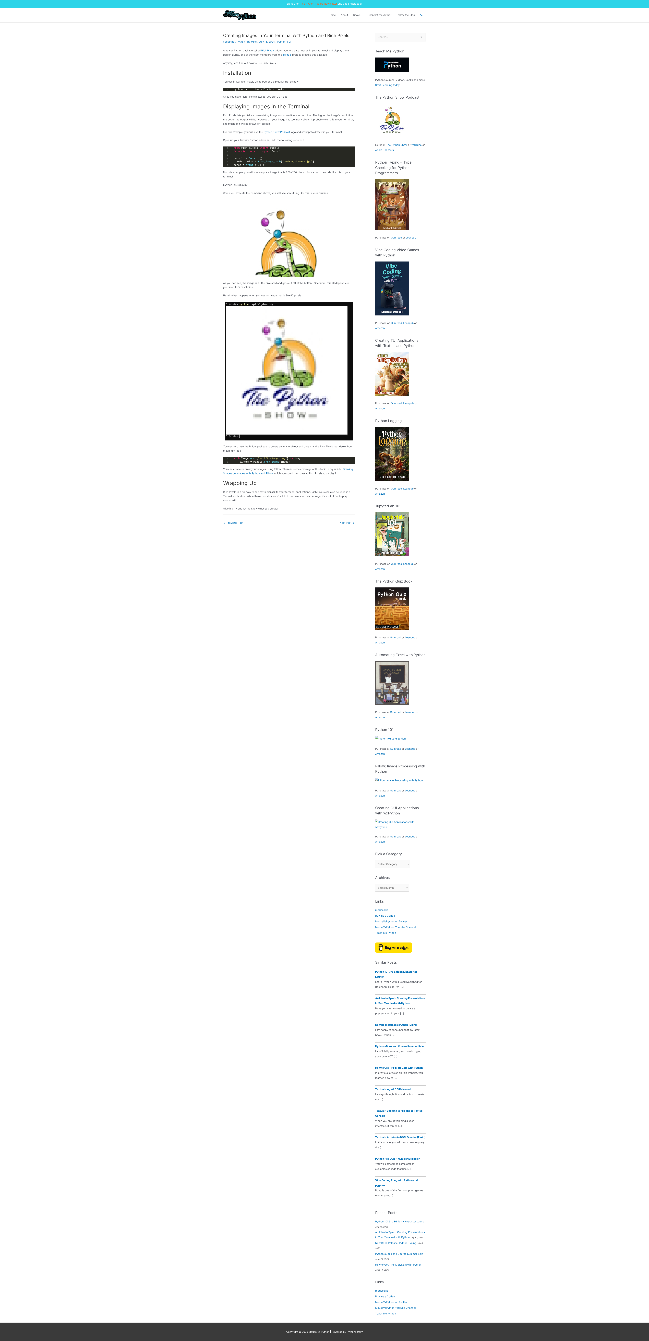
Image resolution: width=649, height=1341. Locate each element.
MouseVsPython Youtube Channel (395, 927)
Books (356, 15)
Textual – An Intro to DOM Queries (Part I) (400, 1137)
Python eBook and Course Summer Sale (399, 1046)
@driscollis (381, 910)
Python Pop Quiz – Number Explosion (397, 1158)
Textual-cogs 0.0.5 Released (393, 1089)
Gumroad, (397, 403)
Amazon (380, 328)
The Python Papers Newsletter (318, 3)
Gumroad (396, 237)
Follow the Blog (405, 15)
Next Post (347, 522)
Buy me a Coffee (385, 915)
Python (241, 41)
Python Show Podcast (277, 132)
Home (332, 15)
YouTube (416, 144)
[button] (421, 15)
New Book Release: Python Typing (396, 1024)
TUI (289, 41)
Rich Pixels (268, 50)
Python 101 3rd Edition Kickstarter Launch (400, 1221)
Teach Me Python (385, 932)
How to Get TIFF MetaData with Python (399, 1067)
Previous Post (233, 522)
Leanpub (411, 237)
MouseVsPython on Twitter (391, 921)
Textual (287, 54)
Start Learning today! (387, 85)
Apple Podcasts (384, 150)
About (344, 15)
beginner (230, 41)
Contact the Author (380, 15)
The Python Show (396, 144)
